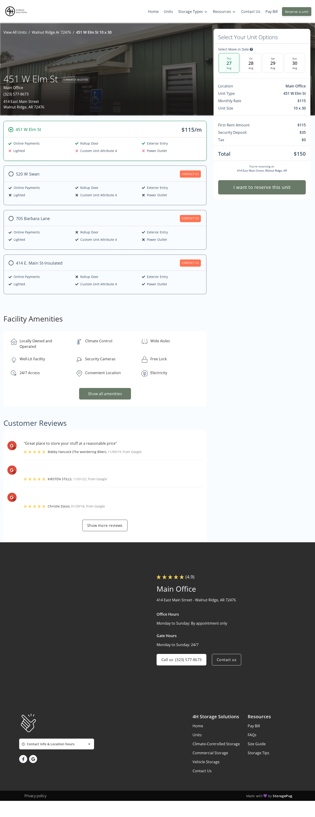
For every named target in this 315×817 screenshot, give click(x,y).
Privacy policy (35, 795)
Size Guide (257, 743)
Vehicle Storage (206, 761)
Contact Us (202, 770)
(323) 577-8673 (16, 94)
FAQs (252, 734)
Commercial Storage (210, 752)
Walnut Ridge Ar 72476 (51, 32)
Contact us (226, 659)
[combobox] (56, 744)
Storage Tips (258, 752)
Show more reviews (105, 525)
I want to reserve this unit (262, 187)
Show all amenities (105, 393)
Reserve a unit (296, 11)
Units (197, 734)
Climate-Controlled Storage (216, 743)
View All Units (15, 32)
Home (198, 725)
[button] (23, 759)
